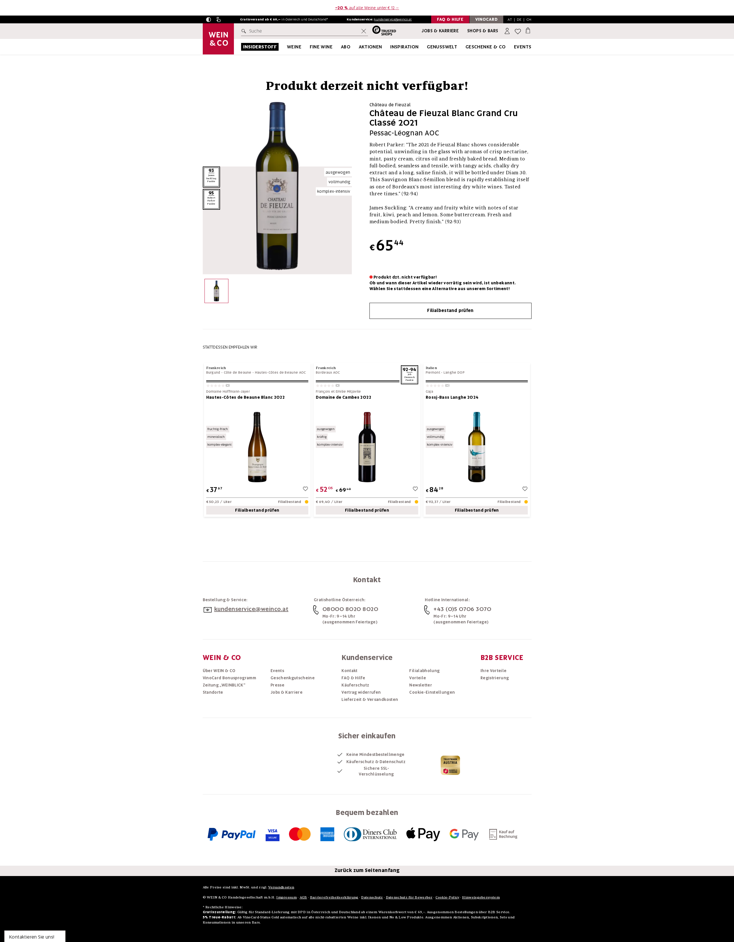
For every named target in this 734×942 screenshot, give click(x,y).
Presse (277, 685)
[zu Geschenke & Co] (513, 47)
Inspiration (404, 47)
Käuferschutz (355, 685)
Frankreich (216, 368)
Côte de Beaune (237, 372)
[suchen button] (245, 31)
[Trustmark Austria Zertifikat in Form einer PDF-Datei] (450, 764)
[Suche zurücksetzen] (363, 31)
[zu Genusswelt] (464, 47)
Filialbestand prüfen (450, 310)
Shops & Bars (482, 31)
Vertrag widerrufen (361, 692)
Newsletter (420, 685)
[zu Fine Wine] (340, 47)
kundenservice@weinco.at (393, 19)
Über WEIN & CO (219, 670)
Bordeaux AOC (328, 372)
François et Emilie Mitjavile (338, 392)
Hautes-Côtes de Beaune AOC (280, 372)
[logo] (218, 38)
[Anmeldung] (507, 31)
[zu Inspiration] (426, 47)
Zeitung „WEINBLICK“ (224, 685)
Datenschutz (372, 897)
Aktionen (370, 47)
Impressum (286, 897)
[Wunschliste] (517, 31)
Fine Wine (321, 47)
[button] (208, 19)
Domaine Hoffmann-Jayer (228, 392)
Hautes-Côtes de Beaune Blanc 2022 (245, 397)
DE (519, 19)
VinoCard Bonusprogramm (229, 677)
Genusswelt (442, 47)
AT (510, 19)
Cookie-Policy (447, 897)
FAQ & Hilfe (353, 677)
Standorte (213, 692)
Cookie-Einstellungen (432, 692)
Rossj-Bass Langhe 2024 (452, 397)
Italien (431, 368)
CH (529, 19)
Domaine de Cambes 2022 (343, 397)
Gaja (429, 392)
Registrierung (494, 677)
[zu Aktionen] (389, 47)
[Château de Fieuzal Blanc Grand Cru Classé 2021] (216, 292)
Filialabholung (424, 670)
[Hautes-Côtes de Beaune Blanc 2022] (257, 447)
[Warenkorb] (528, 30)
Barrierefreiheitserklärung (334, 897)
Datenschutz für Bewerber (409, 897)
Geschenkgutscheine (293, 677)
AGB (303, 897)
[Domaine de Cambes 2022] (367, 447)
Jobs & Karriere (440, 31)
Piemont (433, 372)
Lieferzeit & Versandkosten (369, 699)
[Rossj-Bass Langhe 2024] (477, 447)
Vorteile (417, 677)
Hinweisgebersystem (481, 897)
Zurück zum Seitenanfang (367, 870)
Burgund (213, 372)
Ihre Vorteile (493, 670)
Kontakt (349, 670)
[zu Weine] (308, 47)
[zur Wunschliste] (305, 489)
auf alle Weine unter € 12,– (367, 7)
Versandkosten (281, 887)
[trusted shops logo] (382, 31)
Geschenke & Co (485, 47)
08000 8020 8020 (350, 609)
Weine (294, 47)
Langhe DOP (454, 372)
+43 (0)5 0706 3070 (462, 609)
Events (522, 47)
